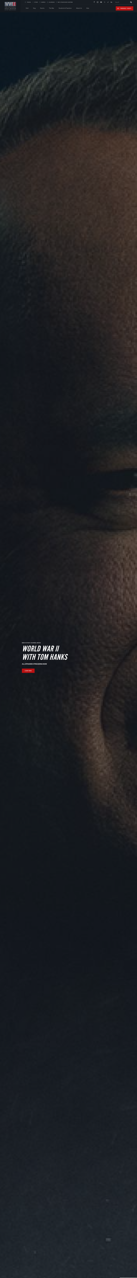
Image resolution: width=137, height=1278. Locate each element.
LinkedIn (111, 2)
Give (87, 8)
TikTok (108, 2)
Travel (29, 2)
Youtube (101, 2)
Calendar (52, 2)
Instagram (97, 2)
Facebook (94, 2)
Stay (34, 8)
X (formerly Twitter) (104, 2)
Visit (27, 8)
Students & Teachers (65, 8)
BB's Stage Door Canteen (65, 2)
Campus (43, 2)
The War (51, 8)
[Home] (10, 6)
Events (42, 8)
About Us (79, 8)
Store (36, 2)
